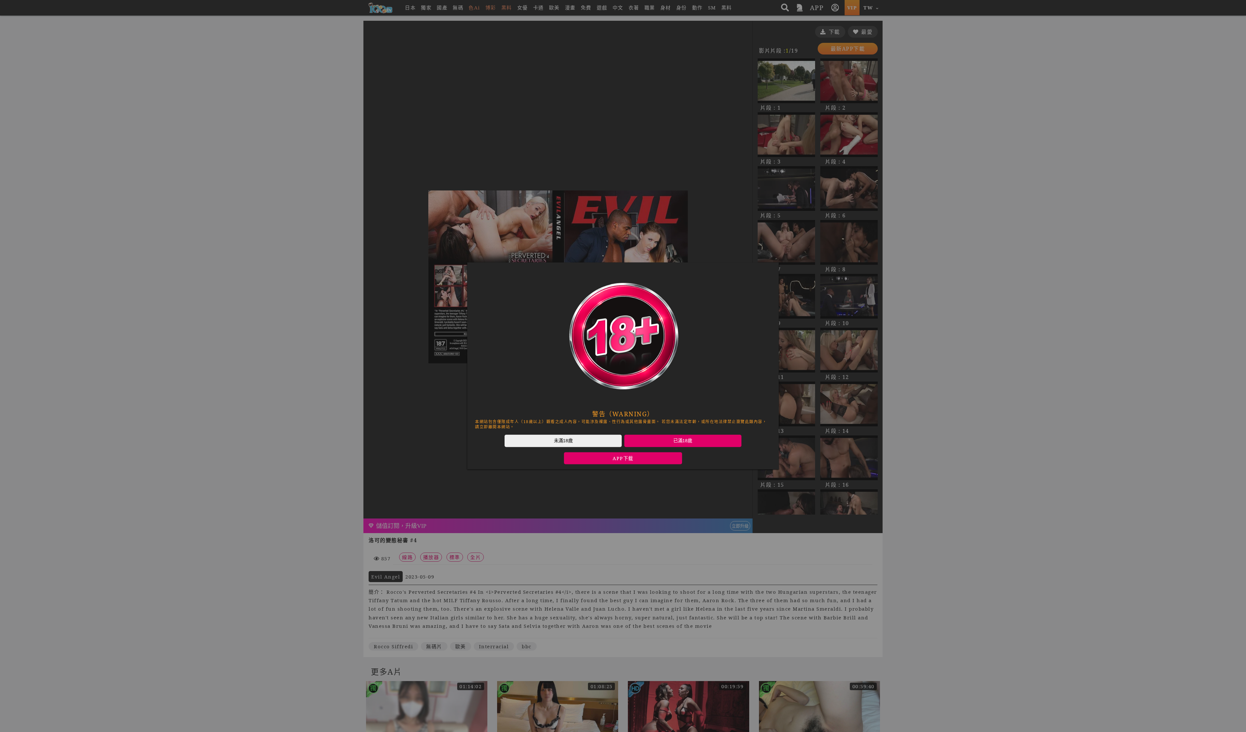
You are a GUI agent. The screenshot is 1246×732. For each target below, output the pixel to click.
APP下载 (623, 458)
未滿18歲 (563, 440)
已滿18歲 (682, 440)
